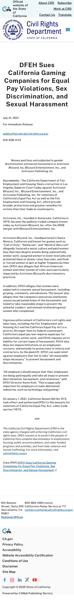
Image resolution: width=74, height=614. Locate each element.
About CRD (46, 3)
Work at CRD (62, 8)
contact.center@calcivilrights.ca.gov (49, 509)
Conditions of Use (15, 561)
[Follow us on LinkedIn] (19, 580)
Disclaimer (10, 566)
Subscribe (64, 3)
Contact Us (47, 14)
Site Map (9, 572)
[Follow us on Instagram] (12, 580)
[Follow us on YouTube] (34, 580)
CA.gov (7, 539)
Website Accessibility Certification (27, 555)
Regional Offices (12, 517)
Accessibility (11, 550)
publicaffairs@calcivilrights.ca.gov (25, 133)
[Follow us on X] (27, 580)
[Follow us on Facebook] (4, 580)
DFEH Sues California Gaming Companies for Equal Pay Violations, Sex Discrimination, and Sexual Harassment (30, 466)
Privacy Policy (12, 544)
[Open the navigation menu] (68, 30)
